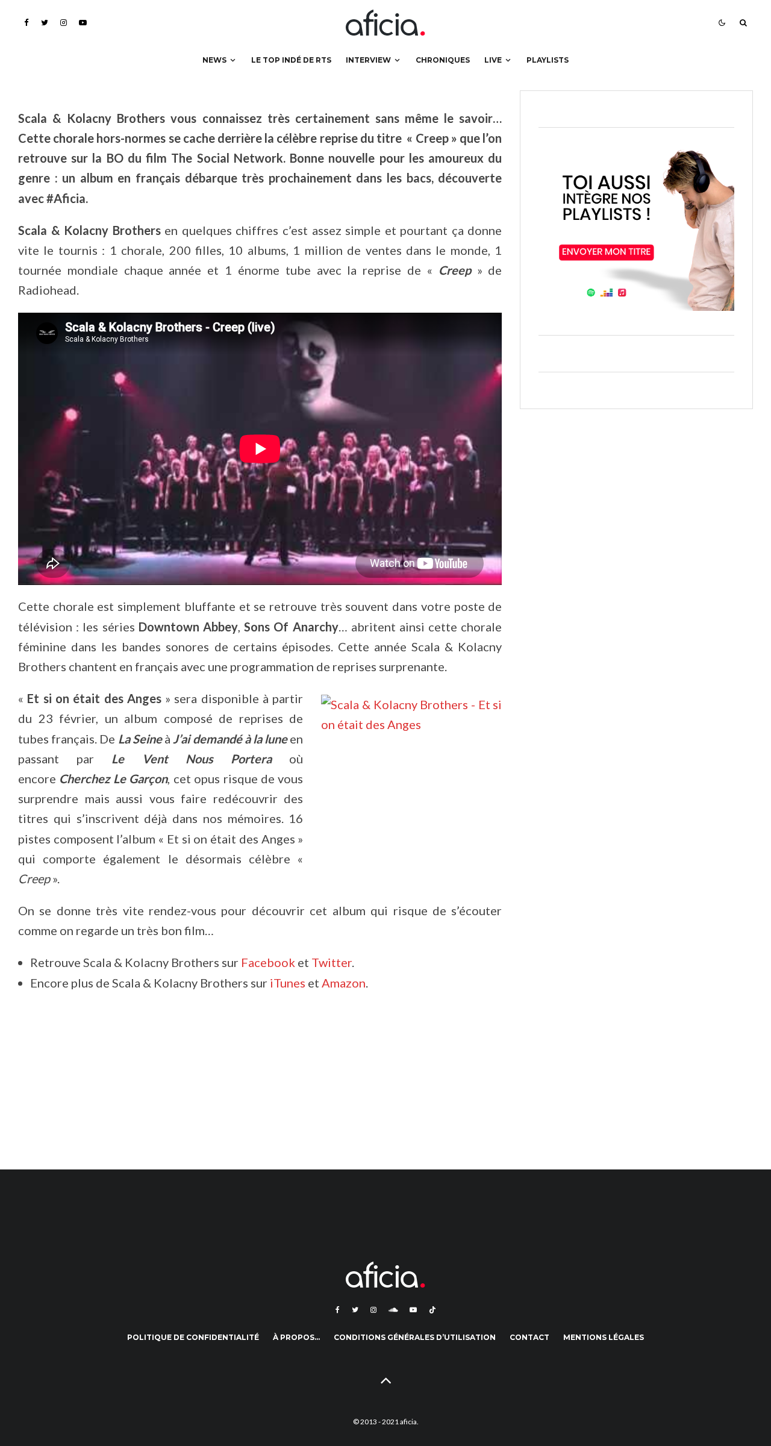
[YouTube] (83, 23)
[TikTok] (432, 1309)
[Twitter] (44, 23)
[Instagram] (63, 23)
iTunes (289, 982)
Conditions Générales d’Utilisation (415, 1337)
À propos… (296, 1337)
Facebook (269, 962)
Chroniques (443, 59)
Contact (529, 1337)
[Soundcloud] (393, 1309)
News (214, 59)
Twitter (331, 962)
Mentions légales (603, 1337)
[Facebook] (26, 23)
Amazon (344, 982)
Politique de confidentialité (193, 1337)
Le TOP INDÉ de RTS (291, 59)
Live (493, 59)
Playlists (547, 59)
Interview (368, 59)
